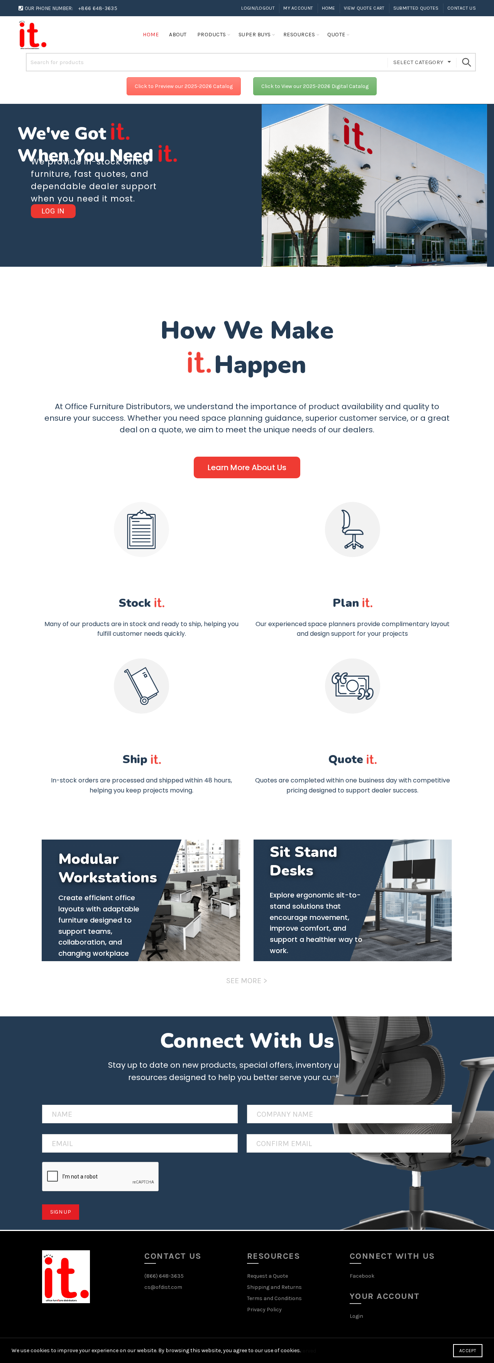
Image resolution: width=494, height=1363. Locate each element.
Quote (336, 34)
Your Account (385, 1296)
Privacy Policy (264, 1309)
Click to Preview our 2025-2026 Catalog (184, 86)
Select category (418, 62)
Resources (299, 34)
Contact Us (461, 8)
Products (211, 34)
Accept (467, 1350)
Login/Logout (258, 8)
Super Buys (255, 34)
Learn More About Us (247, 467)
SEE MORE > (246, 980)
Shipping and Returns (274, 1287)
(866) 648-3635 (164, 1276)
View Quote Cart (364, 8)
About (178, 34)
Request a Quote (267, 1276)
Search (466, 62)
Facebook (362, 1276)
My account (298, 8)
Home (328, 8)
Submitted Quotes (416, 8)
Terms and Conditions (274, 1298)
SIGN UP (60, 1212)
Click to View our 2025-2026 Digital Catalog (315, 86)
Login (356, 1316)
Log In (53, 211)
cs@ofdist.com (163, 1287)
